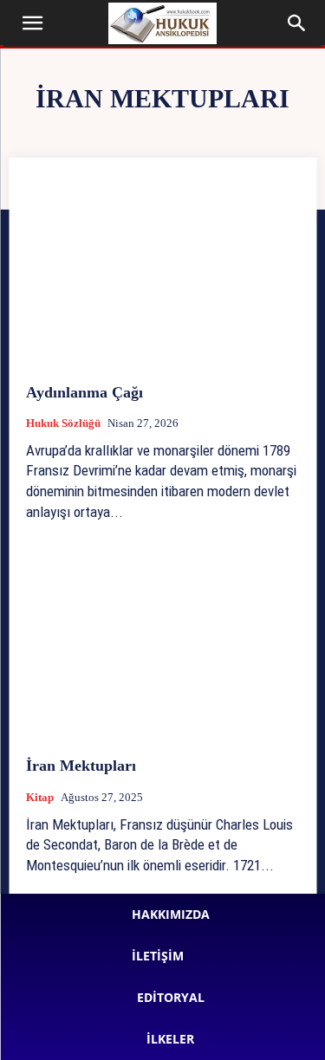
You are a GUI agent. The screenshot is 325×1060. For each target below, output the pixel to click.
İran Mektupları (81, 765)
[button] (33, 23)
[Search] (297, 23)
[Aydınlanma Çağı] (162, 270)
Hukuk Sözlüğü (63, 423)
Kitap (40, 797)
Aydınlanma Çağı (84, 392)
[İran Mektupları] (162, 644)
